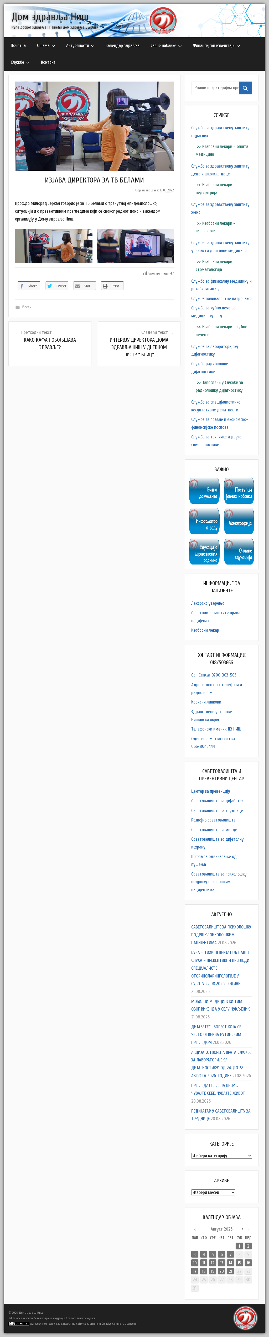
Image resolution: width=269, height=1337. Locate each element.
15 (239, 1262)
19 (212, 1271)
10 (195, 1262)
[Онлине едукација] (239, 542)
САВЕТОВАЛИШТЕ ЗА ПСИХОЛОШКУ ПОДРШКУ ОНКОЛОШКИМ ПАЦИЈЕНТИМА (221, 935)
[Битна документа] (204, 481)
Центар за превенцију (210, 791)
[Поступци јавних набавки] (239, 481)
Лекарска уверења (207, 603)
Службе (17, 62)
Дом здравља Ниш (50, 17)
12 (212, 1262)
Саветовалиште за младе (214, 829)
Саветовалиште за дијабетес (217, 800)
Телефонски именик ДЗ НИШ (216, 729)
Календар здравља (122, 45)
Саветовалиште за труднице (217, 810)
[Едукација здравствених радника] (204, 542)
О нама (43, 45)
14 (230, 1262)
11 (204, 1262)
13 (221, 1262)
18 (204, 1271)
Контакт (48, 62)
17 (194, 1271)
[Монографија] (239, 511)
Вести (27, 307)
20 (221, 1271)
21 (230, 1271)
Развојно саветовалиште (213, 820)
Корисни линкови (206, 702)
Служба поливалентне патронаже (221, 298)
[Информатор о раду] (204, 511)
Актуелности (77, 45)
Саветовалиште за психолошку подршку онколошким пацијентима (219, 882)
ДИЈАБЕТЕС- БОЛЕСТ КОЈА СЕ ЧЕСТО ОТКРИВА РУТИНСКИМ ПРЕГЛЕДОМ (216, 1034)
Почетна (18, 45)
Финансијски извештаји (214, 45)
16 (248, 1262)
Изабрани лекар (205, 630)
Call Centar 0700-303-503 (213, 675)
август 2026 (221, 1229)
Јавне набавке (163, 45)
